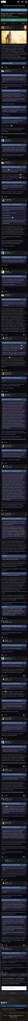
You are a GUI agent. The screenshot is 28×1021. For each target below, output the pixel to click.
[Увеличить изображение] (14, 37)
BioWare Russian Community (14, 6)
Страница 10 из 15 (14, 23)
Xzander (5, 16)
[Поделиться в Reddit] (2, 1003)
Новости (17, 16)
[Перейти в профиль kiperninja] (2, 140)
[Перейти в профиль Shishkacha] (2, 514)
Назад (4, 23)
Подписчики (12, 993)
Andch (6, 621)
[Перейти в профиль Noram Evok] (2, 200)
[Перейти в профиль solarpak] (2, 272)
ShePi (6, 337)
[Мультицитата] (2, 67)
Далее (23, 23)
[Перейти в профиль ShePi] (2, 338)
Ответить (14, 20)
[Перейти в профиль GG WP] (2, 860)
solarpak (7, 271)
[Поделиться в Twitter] (4, 1003)
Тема (5, 1015)
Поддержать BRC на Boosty (14, 10)
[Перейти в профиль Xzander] (2, 27)
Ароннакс (7, 70)
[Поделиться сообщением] (25, 71)
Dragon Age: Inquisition (11, 49)
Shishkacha (8, 513)
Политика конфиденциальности (15, 1015)
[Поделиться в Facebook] (6, 1003)
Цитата (6, 67)
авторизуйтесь (19, 982)
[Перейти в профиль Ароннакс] (2, 70)
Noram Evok (8, 199)
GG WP (7, 860)
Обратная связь (13, 1016)
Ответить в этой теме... (9, 988)
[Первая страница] (2, 23)
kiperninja (7, 140)
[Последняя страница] (27, 23)
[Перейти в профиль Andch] (2, 621)
